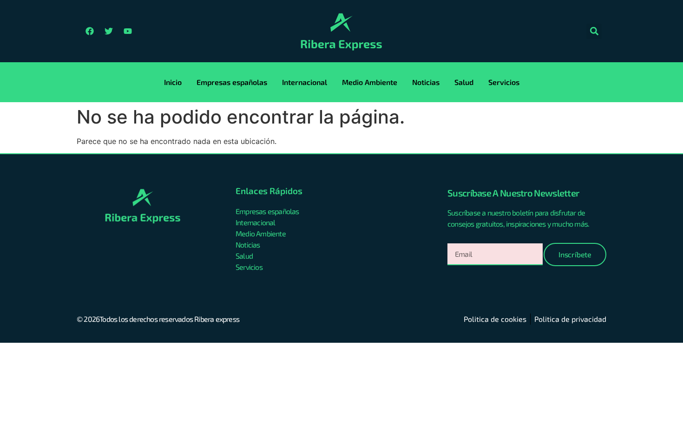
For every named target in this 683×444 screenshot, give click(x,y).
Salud (463, 82)
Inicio (173, 82)
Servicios (503, 82)
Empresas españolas (232, 82)
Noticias (426, 82)
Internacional (304, 82)
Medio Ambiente (369, 82)
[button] (594, 31)
